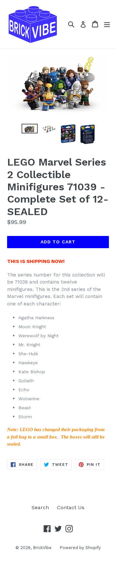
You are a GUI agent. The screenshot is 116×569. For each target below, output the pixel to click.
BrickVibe (42, 547)
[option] (29, 128)
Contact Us (70, 507)
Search (40, 507)
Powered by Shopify (80, 547)
